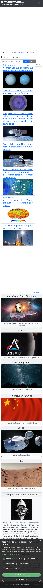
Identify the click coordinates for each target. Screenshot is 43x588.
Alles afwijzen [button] (21, 580)
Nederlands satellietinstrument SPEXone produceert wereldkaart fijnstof (18, 201)
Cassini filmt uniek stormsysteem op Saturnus (18, 92)
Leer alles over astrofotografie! (21, 390)
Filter (26, 61)
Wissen (32, 61)
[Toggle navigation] (39, 3)
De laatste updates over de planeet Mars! (21, 488)
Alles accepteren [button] (21, 575)
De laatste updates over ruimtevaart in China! (21, 423)
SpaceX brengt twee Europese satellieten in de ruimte (18, 227)
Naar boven (36, 292)
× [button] (40, 541)
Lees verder (36, 552)
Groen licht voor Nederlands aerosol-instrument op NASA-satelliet (18, 147)
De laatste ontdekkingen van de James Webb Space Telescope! (21, 324)
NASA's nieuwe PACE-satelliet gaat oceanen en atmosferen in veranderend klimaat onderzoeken (18, 173)
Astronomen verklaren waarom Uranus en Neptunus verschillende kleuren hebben (18, 68)
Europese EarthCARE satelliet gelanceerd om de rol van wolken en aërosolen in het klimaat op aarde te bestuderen (18, 118)
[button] (21, 555)
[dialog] (21, 563)
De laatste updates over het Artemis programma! (21, 358)
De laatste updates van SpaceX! (21, 455)
